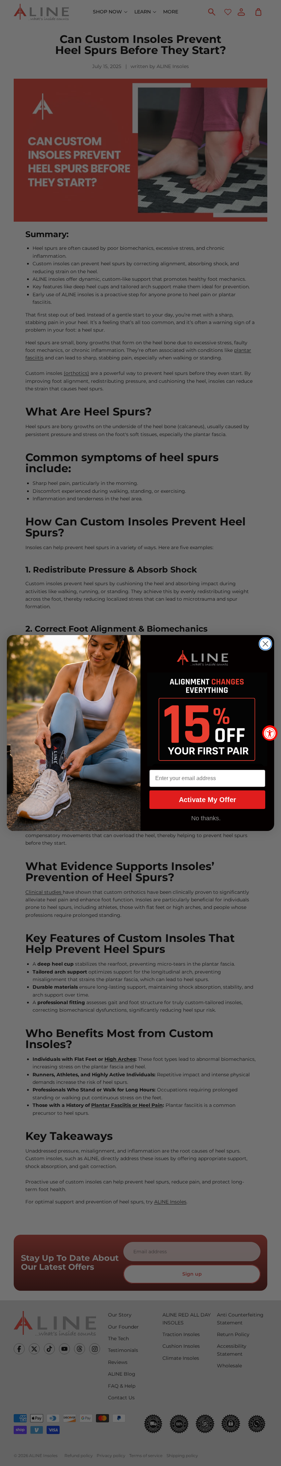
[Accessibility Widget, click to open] (270, 733)
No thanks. (206, 818)
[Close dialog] (265, 644)
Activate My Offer (207, 799)
